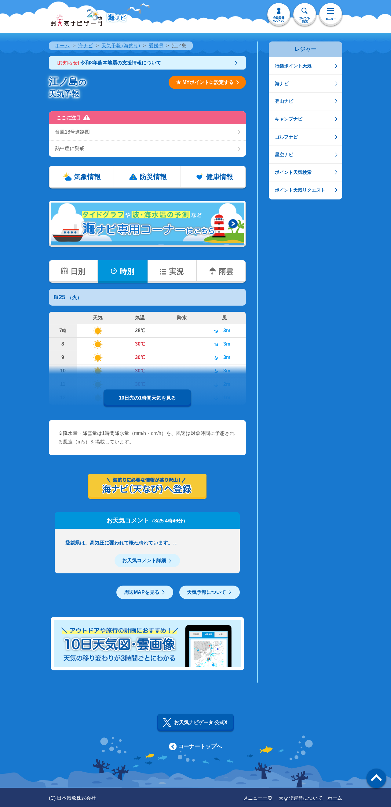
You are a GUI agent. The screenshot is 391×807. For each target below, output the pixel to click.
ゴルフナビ (286, 136)
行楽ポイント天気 (293, 65)
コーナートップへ (200, 746)
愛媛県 (156, 45)
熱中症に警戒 (69, 148)
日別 (78, 271)
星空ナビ (284, 154)
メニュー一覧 (257, 798)
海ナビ (85, 45)
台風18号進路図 (72, 131)
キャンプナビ (288, 118)
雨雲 (226, 271)
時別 (127, 271)
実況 (176, 271)
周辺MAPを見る (141, 592)
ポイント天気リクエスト (300, 189)
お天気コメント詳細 (144, 560)
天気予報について (206, 592)
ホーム (62, 45)
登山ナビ (284, 101)
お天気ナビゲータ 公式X (201, 722)
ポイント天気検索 (293, 172)
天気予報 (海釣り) (120, 45)
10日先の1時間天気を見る (147, 397)
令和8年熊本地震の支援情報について (109, 62)
